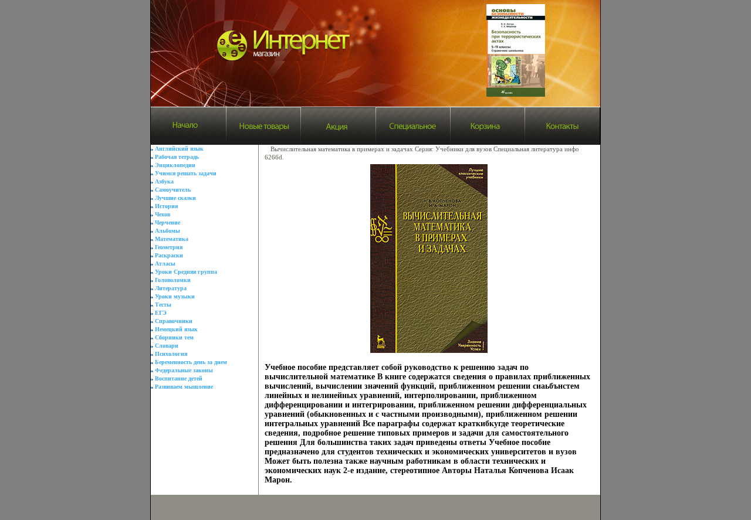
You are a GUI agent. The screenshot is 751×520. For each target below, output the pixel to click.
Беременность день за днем (191, 362)
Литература (171, 288)
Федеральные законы (184, 370)
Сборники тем (174, 337)
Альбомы (167, 230)
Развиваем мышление (184, 386)
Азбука (164, 181)
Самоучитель (173, 189)
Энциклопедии (175, 165)
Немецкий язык (176, 329)
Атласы (165, 263)
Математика (171, 239)
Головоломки (173, 280)
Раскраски (169, 255)
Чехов (162, 214)
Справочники (173, 321)
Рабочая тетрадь (177, 157)
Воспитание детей (178, 378)
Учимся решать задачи (185, 173)
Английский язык (179, 148)
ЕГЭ (161, 313)
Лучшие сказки (175, 198)
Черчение (167, 222)
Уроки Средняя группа (186, 272)
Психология (171, 354)
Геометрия (168, 247)
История (166, 206)
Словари (166, 345)
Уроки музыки (175, 296)
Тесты (163, 304)
